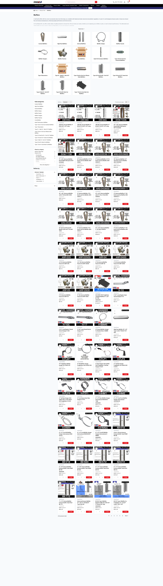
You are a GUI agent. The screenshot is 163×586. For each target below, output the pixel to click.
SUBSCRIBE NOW (81, 303)
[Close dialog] (94, 284)
